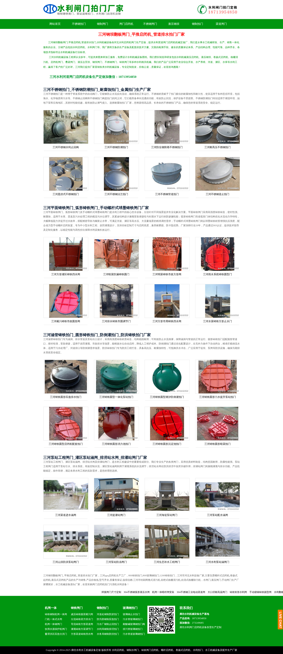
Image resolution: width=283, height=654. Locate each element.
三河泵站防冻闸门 (116, 562)
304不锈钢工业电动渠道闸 (168, 592)
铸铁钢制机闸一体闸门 (56, 615)
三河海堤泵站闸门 (166, 515)
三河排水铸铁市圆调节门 (116, 321)
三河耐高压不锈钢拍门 (217, 147)
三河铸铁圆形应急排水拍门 (65, 397)
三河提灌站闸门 (116, 515)
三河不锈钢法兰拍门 (116, 194)
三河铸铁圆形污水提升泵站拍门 (217, 397)
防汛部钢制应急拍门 (108, 619)
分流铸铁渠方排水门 (82, 619)
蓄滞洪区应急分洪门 (56, 634)
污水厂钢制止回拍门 (108, 624)
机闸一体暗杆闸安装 (140, 592)
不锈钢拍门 (79, 23)
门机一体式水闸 (53, 619)
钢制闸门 (102, 23)
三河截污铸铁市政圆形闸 (65, 321)
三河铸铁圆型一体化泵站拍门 (116, 397)
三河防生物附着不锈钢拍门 (167, 147)
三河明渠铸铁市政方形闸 (166, 274)
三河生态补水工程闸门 (167, 562)
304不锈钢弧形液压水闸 (114, 592)
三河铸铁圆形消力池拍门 (116, 444)
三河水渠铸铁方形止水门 (217, 321)
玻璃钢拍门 (130, 608)
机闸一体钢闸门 (53, 624)
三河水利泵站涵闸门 (217, 562)
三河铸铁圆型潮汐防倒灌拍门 (167, 397)
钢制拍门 (197, 23)
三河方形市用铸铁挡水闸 (166, 321)
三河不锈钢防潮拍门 (116, 147)
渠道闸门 (221, 23)
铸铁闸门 (77, 608)
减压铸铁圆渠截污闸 (82, 614)
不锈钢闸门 (150, 23)
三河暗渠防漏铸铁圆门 (116, 274)
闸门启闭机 (126, 23)
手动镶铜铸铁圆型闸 (238, 592)
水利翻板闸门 (258, 592)
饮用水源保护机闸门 (56, 629)
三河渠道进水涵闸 (65, 515)
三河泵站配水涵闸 (217, 515)
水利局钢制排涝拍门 (108, 629)
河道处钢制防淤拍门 (108, 614)
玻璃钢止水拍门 (131, 614)
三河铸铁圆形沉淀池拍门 (166, 444)
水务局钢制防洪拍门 (108, 634)
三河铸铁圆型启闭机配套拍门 (66, 444)
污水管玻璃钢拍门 (132, 619)
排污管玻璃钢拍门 (132, 629)
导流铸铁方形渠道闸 (82, 624)
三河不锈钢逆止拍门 (217, 194)
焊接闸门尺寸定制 (88, 592)
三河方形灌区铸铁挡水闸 (65, 274)
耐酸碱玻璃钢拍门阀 (134, 624)
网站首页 (55, 23)
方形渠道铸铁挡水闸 (82, 634)
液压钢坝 (173, 23)
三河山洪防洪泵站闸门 (66, 562)
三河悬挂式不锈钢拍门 (66, 194)
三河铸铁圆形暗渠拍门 (217, 444)
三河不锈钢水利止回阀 (66, 147)
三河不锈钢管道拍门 (167, 194)
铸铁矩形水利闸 (215, 592)
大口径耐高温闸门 (195, 592)
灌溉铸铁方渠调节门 (82, 629)
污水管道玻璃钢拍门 (134, 634)
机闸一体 (51, 608)
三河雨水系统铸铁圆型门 (217, 274)
